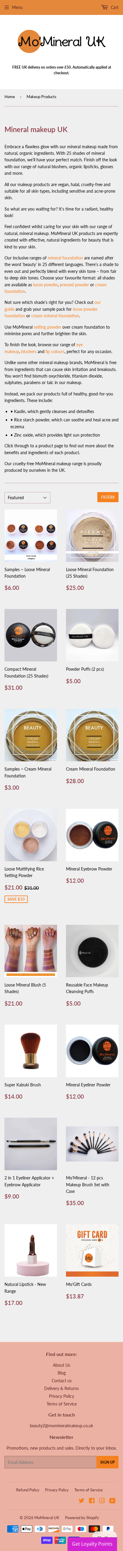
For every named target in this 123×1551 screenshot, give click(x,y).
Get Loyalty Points (92, 1544)
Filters (108, 497)
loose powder (45, 284)
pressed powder (74, 284)
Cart (114, 7)
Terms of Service (62, 1403)
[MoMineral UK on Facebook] (92, 1501)
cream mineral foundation (55, 315)
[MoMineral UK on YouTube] (112, 1501)
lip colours (55, 351)
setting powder (47, 327)
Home (9, 96)
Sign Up (107, 1462)
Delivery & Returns (61, 1388)
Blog (62, 1372)
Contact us (62, 1380)
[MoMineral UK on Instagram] (102, 1501)
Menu (17, 7)
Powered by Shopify (82, 1517)
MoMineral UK (46, 1517)
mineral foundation (65, 257)
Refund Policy (27, 1489)
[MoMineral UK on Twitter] (81, 1501)
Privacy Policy (61, 1396)
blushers (28, 351)
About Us (61, 1365)
